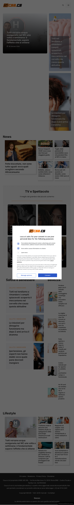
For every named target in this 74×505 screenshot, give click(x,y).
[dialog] (37, 252)
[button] (37, 252)
